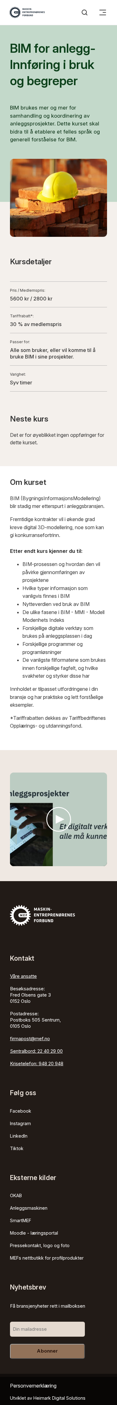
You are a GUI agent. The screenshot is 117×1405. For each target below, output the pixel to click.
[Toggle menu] (103, 12)
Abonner (47, 1351)
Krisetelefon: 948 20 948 (36, 1063)
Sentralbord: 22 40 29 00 (36, 1051)
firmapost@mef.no (30, 1039)
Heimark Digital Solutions (59, 1398)
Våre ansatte (23, 976)
